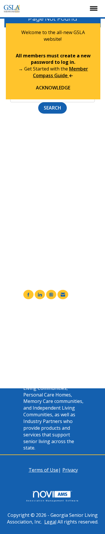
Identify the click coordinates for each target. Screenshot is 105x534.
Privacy (70, 470)
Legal (50, 522)
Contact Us (47, 345)
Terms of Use (43, 470)
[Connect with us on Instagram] (51, 294)
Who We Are (48, 338)
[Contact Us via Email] (62, 294)
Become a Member (55, 332)
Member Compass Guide (60, 72)
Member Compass (55, 325)
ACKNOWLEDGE (53, 87)
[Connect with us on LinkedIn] (40, 294)
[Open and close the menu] (64, 8)
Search (52, 108)
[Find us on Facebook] (28, 294)
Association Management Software (52, 500)
